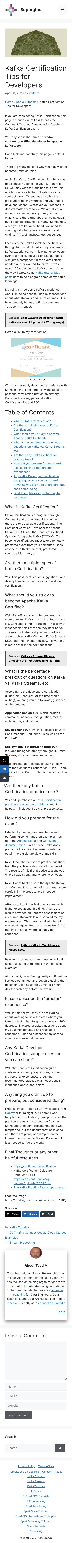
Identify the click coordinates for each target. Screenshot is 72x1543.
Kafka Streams (36, 1481)
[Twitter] (4, 760)
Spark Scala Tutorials (36, 1511)
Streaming (36, 1531)
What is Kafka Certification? (32, 421)
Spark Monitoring (36, 1506)
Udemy (10, 1113)
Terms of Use (46, 1466)
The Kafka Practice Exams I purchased (39, 1187)
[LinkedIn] (4, 769)
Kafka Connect (36, 1476)
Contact (46, 1471)
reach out (13, 1303)
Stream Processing (22, 1242)
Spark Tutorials (36, 1526)
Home (9, 101)
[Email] (4, 777)
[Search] (60, 1448)
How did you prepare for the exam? (37, 463)
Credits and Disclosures (24, 1471)
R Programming (36, 1501)
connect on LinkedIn (51, 1303)
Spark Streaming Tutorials (36, 1521)
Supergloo (30, 9)
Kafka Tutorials (26, 101)
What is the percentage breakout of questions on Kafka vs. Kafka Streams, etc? (39, 447)
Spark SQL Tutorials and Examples (36, 1516)
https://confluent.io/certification (35, 1166)
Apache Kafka (26, 840)
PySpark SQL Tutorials (36, 1496)
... (61, 1309)
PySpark (36, 1491)
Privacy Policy (26, 1466)
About (58, 1471)
